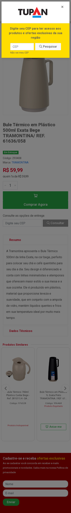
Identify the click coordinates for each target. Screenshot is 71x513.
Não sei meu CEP (19, 52)
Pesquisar (49, 46)
